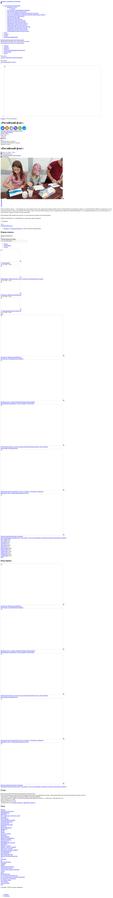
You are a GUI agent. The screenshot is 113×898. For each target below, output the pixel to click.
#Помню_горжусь (6, 845)
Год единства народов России (9, 875)
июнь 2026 (4, 542)
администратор (8, 132)
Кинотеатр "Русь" (12, 7)
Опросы (6, 34)
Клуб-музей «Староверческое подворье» (18, 10)
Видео (6, 53)
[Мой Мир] (24, 128)
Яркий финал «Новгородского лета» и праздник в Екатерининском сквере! (22, 279)
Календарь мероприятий (11, 37)
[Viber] (16, 128)
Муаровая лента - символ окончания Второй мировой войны (18, 402)
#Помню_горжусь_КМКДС (8, 847)
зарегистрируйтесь (17, 228)
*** (2, 857)
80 (1, 860)
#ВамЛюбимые (5, 812)
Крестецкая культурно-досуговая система (12, 40)
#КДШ (2, 830)
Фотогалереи (7, 51)
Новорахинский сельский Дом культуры (18, 26)
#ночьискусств (5, 841)
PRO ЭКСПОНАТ (6, 862)
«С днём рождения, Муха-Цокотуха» (11, 311)
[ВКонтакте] (3, 128)
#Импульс (3, 826)
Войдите (6, 228)
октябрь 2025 (4, 554)
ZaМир (3, 865)
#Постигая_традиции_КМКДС (9, 850)
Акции (3, 871)
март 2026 (3, 546)
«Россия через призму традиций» (10, 869)
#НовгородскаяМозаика (7, 838)
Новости (6, 48)
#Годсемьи (4, 817)
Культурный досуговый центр (15, 16)
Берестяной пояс (5, 874)
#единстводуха (5, 823)
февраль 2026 (4, 548)
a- (1, 139)
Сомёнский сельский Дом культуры (17, 29)
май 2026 (3, 543)
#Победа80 (4, 844)
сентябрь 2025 (5, 555)
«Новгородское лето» (7, 868)
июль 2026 (4, 541)
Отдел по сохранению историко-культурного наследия (22, 13)
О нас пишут (24, 538)
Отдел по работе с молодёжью (25, 403)
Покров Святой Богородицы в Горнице (12, 536)
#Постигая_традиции (7, 848)
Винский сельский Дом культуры (16, 22)
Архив (6, 35)
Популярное (7, 245)
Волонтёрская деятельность (8, 403)
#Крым (3, 832)
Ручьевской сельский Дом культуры (17, 28)
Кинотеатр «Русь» (6, 493)
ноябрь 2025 (4, 552)
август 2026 (4, 539)
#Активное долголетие (7, 811)
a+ (2, 139)
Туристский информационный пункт (14, 50)
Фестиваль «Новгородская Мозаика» (11, 295)
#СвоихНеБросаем (6, 851)
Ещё (2, 314)
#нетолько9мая (5, 836)
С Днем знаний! (5, 263)
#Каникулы (4, 829)
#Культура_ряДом (6, 833)
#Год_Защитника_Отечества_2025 (10, 815)
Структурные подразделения (12, 5)
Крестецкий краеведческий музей (16, 11)
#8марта (3, 809)
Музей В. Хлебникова (13, 17)
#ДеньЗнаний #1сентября (8, 820)
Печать (4, 138)
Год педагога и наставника (8, 878)
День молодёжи (5, 883)
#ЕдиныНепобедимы (7, 824)
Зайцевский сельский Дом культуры (17, 23)
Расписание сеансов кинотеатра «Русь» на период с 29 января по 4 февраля (22, 491)
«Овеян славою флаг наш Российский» (12, 57)
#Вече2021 (4, 814)
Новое (6, 244)
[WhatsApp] (20, 128)
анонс (2, 872)
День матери (4, 881)
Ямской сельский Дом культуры (16, 20)
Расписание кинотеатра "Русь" (20, 493)
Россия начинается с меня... (8, 62)
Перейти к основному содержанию (11, 1)
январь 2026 (4, 549)
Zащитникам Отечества (7, 866)
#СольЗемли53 (5, 853)
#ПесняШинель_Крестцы (8, 842)
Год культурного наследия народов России (13, 877)
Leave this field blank (6, 241)
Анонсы (13, 8)
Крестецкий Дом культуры (14, 19)
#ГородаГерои (5, 818)
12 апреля (3, 859)
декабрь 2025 (4, 551)
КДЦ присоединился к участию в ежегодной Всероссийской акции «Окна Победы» (24, 446)
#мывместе (4, 835)
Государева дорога (6, 880)
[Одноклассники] (7, 128)
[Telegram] (11, 128)
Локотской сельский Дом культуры (17, 25)
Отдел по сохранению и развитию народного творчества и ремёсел (26, 14)
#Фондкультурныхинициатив (9, 856)
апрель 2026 (4, 545)
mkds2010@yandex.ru (29, 802)
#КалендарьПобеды (6, 827)
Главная (6, 45)
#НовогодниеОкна (6, 839)
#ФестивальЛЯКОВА (7, 854)
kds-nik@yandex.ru (17, 802)
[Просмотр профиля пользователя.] (12, 131)
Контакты (7, 896)
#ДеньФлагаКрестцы (6, 225)
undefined (3, 863)
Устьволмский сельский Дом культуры (18, 31)
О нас (5, 32)
